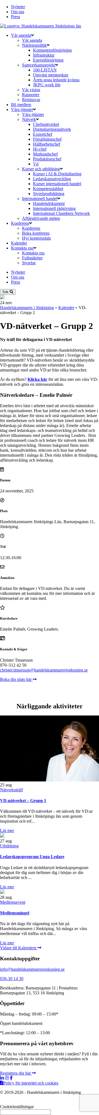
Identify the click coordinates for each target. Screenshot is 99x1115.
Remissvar (31, 99)
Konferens (20, 223)
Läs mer (7, 830)
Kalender (19, 243)
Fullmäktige (32, 258)
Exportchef (42, 134)
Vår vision (31, 89)
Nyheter (18, 6)
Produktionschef (47, 159)
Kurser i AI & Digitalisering (57, 173)
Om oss (17, 11)
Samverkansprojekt (38, 65)
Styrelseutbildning (48, 193)
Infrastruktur (43, 55)
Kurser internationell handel (57, 183)
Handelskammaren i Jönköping (27, 307)
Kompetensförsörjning (52, 50)
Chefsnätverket (46, 124)
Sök (6, 292)
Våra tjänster (22, 109)
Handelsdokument (49, 203)
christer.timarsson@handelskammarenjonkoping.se (44, 670)
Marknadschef (45, 154)
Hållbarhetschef (46, 144)
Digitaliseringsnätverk (52, 129)
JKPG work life (47, 84)
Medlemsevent (12, 902)
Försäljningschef (47, 139)
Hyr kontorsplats (36, 238)
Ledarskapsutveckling (52, 178)
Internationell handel (39, 198)
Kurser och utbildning (41, 169)
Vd (35, 164)
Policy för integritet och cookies (30, 1083)
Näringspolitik (34, 45)
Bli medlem (21, 104)
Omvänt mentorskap (50, 75)
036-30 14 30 (11, 978)
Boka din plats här (16, 679)
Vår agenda (21, 35)
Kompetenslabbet (48, 188)
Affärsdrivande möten (41, 218)
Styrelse (29, 262)
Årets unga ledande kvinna (56, 79)
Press (15, 16)
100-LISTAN (45, 70)
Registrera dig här (16, 1073)
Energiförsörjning (48, 60)
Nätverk (29, 119)
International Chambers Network (61, 213)
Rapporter (30, 94)
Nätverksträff (11, 789)
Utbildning (9, 846)
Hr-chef (39, 149)
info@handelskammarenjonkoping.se (32, 969)
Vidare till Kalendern (18, 947)
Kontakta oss (22, 248)
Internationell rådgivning (54, 208)
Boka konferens (36, 233)
